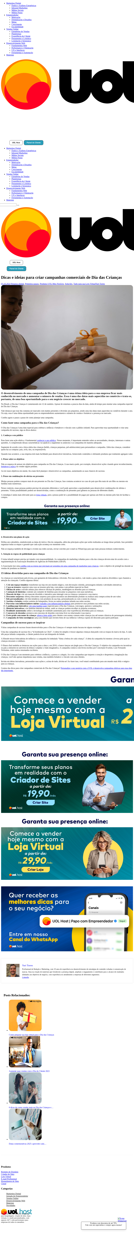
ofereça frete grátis (44, 615)
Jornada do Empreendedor (17, 1196)
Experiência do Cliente (21, 36)
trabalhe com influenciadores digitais (55, 603)
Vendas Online (12, 29)
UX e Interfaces (18, 50)
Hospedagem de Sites (10, 1181)
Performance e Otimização (22, 48)
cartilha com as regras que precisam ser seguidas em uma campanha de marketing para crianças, (59, 566)
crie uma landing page (38, 606)
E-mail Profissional (9, 1179)
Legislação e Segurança (21, 41)
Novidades (10, 1205)
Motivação (16, 17)
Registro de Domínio (9, 1172)
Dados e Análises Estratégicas (24, 5)
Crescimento (17, 24)
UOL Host (16, 143)
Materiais (10, 55)
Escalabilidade (17, 27)
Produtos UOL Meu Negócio (52, 284)
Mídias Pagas (17, 13)
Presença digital (17, 284)
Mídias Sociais (18, 10)
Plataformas (16, 34)
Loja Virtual (6, 1176)
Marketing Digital (13, 3)
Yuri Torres (100, 284)
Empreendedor (12, 15)
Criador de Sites (7, 1174)
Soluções (68, 284)
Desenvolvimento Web (15, 43)
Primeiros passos (32, 284)
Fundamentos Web (19, 45)
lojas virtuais (41, 495)
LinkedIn (25, 977)
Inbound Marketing (19, 8)
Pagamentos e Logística (21, 38)
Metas (14, 22)
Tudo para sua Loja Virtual (84, 284)
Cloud (3, 1184)
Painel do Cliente (34, 143)
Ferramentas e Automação (22, 52)
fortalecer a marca (8, 466)
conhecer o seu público (46, 440)
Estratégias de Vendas (20, 31)
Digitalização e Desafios (22, 20)
